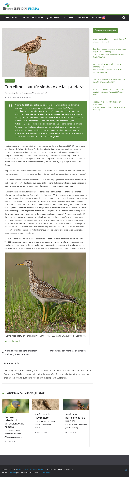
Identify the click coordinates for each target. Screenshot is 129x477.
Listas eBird (68, 17)
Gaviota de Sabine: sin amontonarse (108, 92)
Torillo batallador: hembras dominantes (67, 350)
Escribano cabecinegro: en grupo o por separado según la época (109, 53)
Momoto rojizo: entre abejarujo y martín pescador (107, 68)
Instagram (97, 17)
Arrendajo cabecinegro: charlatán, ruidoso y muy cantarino (21, 352)
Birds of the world (12, 341)
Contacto (83, 17)
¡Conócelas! (53, 17)
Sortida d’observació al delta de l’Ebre (109, 80)
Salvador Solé (26, 97)
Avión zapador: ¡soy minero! (45, 421)
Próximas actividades (33, 17)
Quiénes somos (11, 17)
